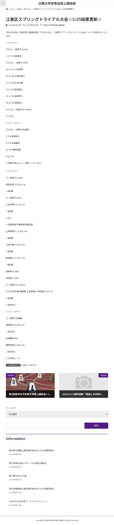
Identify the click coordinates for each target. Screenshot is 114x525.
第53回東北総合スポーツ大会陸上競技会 (28, 463)
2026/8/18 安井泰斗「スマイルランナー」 (28, 501)
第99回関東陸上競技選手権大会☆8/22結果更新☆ (32, 488)
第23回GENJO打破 (18, 476)
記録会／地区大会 (29, 365)
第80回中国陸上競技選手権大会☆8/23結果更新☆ (32, 450)
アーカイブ (11, 408)
